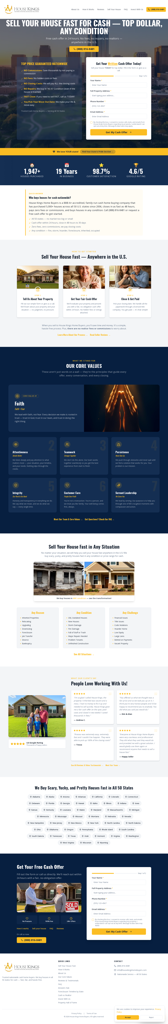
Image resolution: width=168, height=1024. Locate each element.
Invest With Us (137, 9)
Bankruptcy (26, 643)
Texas (73, 836)
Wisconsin (87, 842)
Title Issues (118, 621)
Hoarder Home (119, 629)
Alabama (36, 796)
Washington (133, 836)
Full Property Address (100, 91)
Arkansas (82, 796)
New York (94, 823)
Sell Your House (114, 9)
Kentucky (50, 810)
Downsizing (26, 629)
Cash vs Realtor (64, 995)
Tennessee (57, 836)
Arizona (66, 796)
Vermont (101, 836)
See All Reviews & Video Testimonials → (87, 765)
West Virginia (68, 842)
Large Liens (118, 636)
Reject (151, 1017)
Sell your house (39, 928)
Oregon (70, 829)
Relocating (25, 621)
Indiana (123, 803)
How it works (23, 928)
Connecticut (133, 796)
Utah (86, 836)
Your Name (96, 80)
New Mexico (76, 823)
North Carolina (113, 823)
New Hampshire (37, 823)
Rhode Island (107, 829)
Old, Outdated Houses (76, 618)
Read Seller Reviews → (100, 334)
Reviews (100, 9)
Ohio (39, 829)
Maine (82, 810)
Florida (51, 803)
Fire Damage (72, 629)
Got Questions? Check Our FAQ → (99, 519)
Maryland (97, 810)
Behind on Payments (122, 640)
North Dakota (134, 823)
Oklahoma (53, 829)
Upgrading (25, 625)
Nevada (127, 816)
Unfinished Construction (77, 643)
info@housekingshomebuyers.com (132, 970)
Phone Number (98, 101)
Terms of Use (92, 1013)
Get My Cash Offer (116, 132)
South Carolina (127, 829)
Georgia (66, 803)
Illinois (108, 803)
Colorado (115, 796)
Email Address (97, 112)
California (98, 796)
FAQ (126, 9)
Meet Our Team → (113, 765)
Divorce (24, 640)
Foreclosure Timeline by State (70, 991)
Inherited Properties (29, 618)
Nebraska (112, 816)
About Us (75, 9)
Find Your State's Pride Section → (97, 151)
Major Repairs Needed (76, 636)
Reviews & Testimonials (68, 980)
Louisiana (67, 810)
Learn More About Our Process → (73, 334)
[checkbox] (91, 122)
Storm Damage (73, 625)
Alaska (51, 796)
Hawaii (81, 803)
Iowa (137, 803)
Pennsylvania (87, 829)
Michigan (135, 810)
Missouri (78, 816)
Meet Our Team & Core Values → (68, 519)
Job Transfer (26, 636)
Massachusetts (116, 810)
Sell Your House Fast (67, 966)
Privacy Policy (77, 1013)
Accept (128, 1017)
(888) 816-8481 (157, 9)
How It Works (88, 9)
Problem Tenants (74, 640)
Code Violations (120, 625)
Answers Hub (63, 988)
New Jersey (57, 823)
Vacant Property (120, 643)
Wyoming (104, 842)
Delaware (36, 803)
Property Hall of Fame (67, 1002)
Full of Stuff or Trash (76, 632)
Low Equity (118, 632)
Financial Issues (120, 618)
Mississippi (62, 816)
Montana (95, 816)
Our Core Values (65, 977)
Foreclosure (26, 632)
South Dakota (38, 836)
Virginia (117, 836)
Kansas (34, 810)
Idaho (95, 803)
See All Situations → (84, 654)
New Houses (72, 621)
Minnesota (44, 816)
